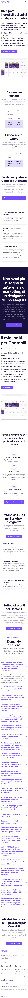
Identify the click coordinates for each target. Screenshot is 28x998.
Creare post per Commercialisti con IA (14, 197)
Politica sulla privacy (20, 976)
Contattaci (17, 971)
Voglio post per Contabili (9, 51)
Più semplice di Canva (10, 561)
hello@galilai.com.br (9, 983)
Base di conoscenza (20, 969)
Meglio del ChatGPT (10, 544)
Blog (2, 971)
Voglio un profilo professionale (14, 502)
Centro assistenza (5, 973)
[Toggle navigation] (25, 2)
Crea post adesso (7, 387)
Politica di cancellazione (21, 973)
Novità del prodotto (6, 976)
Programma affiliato (5, 969)
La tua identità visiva (10, 247)
